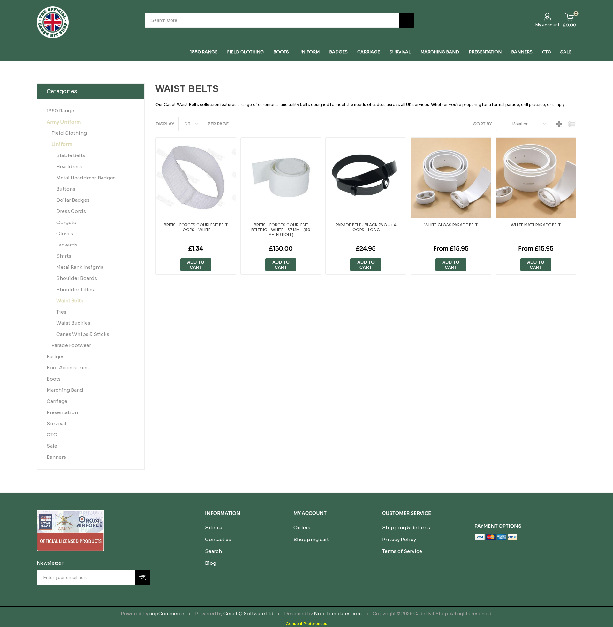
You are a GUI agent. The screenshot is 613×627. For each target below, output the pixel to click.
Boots (54, 379)
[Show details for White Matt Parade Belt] (536, 178)
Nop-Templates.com (338, 613)
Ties (61, 312)
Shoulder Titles (75, 289)
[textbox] (272, 20)
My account (547, 24)
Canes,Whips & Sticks (82, 334)
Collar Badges (73, 200)
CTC (52, 435)
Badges (55, 356)
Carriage (57, 401)
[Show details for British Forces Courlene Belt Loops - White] (196, 178)
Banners (56, 457)
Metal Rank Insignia (79, 267)
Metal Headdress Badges (86, 178)
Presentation (62, 412)
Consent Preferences (306, 623)
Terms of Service (402, 551)
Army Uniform (64, 122)
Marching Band (65, 390)
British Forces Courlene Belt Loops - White (196, 227)
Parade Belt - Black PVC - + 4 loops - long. (366, 227)
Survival (56, 423)
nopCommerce (166, 613)
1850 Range (60, 111)
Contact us (218, 539)
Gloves (64, 233)
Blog (210, 563)
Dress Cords (71, 211)
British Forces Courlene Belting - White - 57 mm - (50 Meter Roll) (280, 230)
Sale (52, 446)
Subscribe (142, 577)
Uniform (61, 144)
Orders (301, 528)
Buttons (65, 189)
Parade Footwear (71, 345)
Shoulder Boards (76, 278)
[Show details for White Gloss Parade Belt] (451, 178)
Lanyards (67, 245)
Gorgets (66, 222)
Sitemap (215, 528)
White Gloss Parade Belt (451, 225)
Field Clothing (69, 133)
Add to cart (195, 265)
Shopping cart (311, 539)
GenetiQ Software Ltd (248, 613)
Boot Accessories (68, 368)
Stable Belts (70, 155)
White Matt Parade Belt (536, 225)
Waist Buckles (73, 323)
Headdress (69, 166)
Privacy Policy (399, 539)
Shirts (63, 256)
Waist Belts (69, 301)
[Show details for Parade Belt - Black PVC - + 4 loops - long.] (366, 178)
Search (406, 20)
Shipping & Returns (406, 528)
